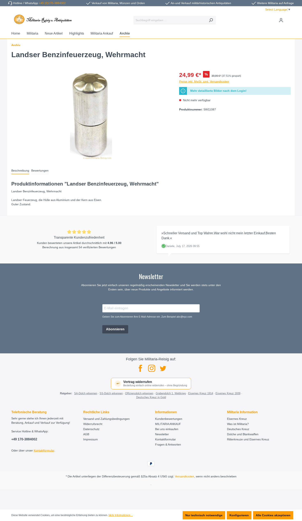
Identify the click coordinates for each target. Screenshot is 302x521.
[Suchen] (211, 20)
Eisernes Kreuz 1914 (200, 393)
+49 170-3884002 (24, 439)
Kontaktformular (44, 450)
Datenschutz (91, 429)
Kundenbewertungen (168, 418)
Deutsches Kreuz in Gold (151, 397)
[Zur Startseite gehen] (42, 19)
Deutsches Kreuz (238, 429)
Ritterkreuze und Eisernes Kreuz (248, 439)
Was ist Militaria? (238, 424)
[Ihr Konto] (281, 20)
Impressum (90, 439)
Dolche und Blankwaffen (242, 434)
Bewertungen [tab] (39, 170)
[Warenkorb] (288, 18)
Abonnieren (115, 329)
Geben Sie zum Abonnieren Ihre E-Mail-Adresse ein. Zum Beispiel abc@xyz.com (147, 316)
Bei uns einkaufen (166, 429)
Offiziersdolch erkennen (139, 393)
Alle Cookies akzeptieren (273, 515)
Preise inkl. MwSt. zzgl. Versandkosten (204, 81)
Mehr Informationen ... (120, 515)
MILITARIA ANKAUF (168, 424)
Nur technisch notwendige (203, 515)
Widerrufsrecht (92, 424)
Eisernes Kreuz (237, 418)
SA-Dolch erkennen (85, 393)
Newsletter (162, 434)
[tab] (20, 170)
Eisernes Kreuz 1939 (228, 393)
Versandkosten (184, 476)
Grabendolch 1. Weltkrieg (171, 393)
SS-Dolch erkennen (111, 393)
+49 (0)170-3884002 (52, 3)
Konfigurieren (239, 515)
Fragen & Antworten (168, 444)
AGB (86, 434)
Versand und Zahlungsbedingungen (106, 418)
